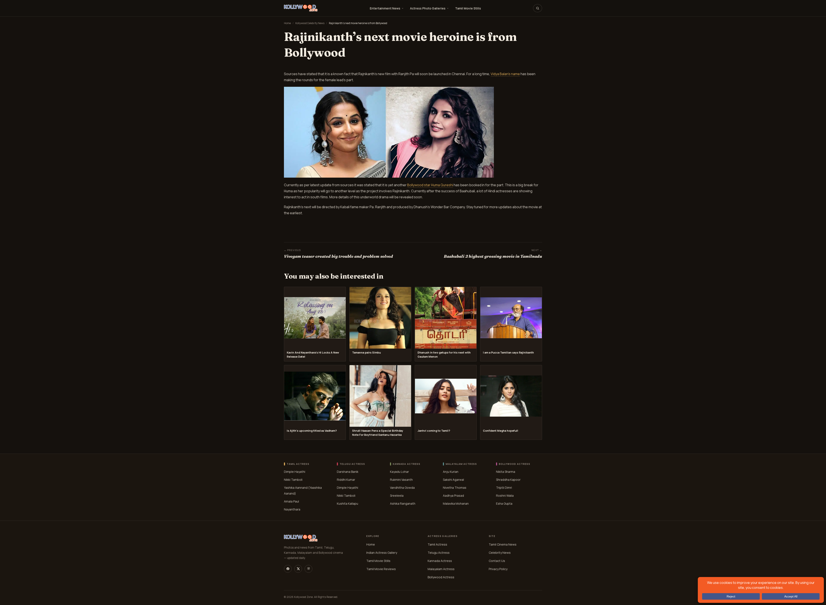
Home (287, 23)
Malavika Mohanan (456, 503)
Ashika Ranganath (402, 503)
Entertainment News (385, 8)
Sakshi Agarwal (453, 480)
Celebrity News (500, 553)
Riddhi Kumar (346, 480)
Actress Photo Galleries (427, 8)
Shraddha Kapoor (508, 480)
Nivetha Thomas (454, 488)
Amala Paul (291, 501)
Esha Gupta (504, 503)
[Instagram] (308, 569)
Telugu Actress (439, 553)
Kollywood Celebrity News (309, 23)
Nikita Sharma (505, 472)
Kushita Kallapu (347, 503)
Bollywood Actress (441, 577)
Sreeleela (397, 495)
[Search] (537, 8)
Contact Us (497, 561)
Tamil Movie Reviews (381, 569)
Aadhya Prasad (453, 495)
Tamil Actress (437, 544)
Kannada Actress (440, 561)
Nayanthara (292, 509)
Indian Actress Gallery (381, 553)
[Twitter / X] (298, 569)
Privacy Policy (498, 569)
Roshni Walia (505, 495)
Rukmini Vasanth (401, 480)
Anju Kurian (450, 472)
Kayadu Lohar (399, 472)
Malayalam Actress (441, 569)
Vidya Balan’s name (505, 73)
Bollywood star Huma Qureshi (430, 185)
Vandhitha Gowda (402, 488)
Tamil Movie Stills (468, 8)
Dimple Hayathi (294, 472)
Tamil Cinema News (502, 544)
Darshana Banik (347, 472)
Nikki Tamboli (293, 480)
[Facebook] (288, 569)
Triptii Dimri (504, 488)
